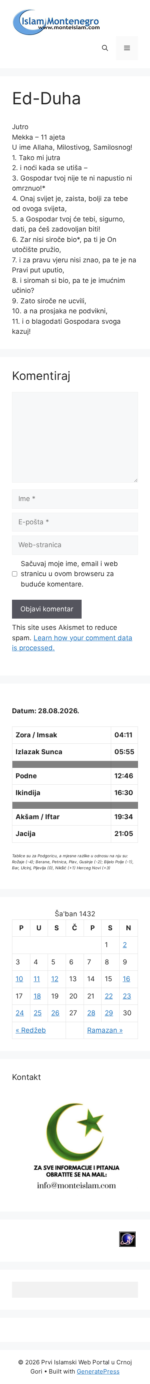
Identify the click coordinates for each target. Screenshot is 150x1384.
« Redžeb (31, 1030)
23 (127, 996)
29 (109, 1013)
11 (37, 979)
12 (54, 979)
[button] (105, 48)
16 (126, 979)
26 (55, 1013)
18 (37, 996)
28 (91, 1013)
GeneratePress (98, 1371)
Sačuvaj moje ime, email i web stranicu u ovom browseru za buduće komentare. (69, 574)
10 (19, 979)
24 (20, 1013)
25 (38, 1013)
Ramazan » (105, 1030)
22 (109, 996)
